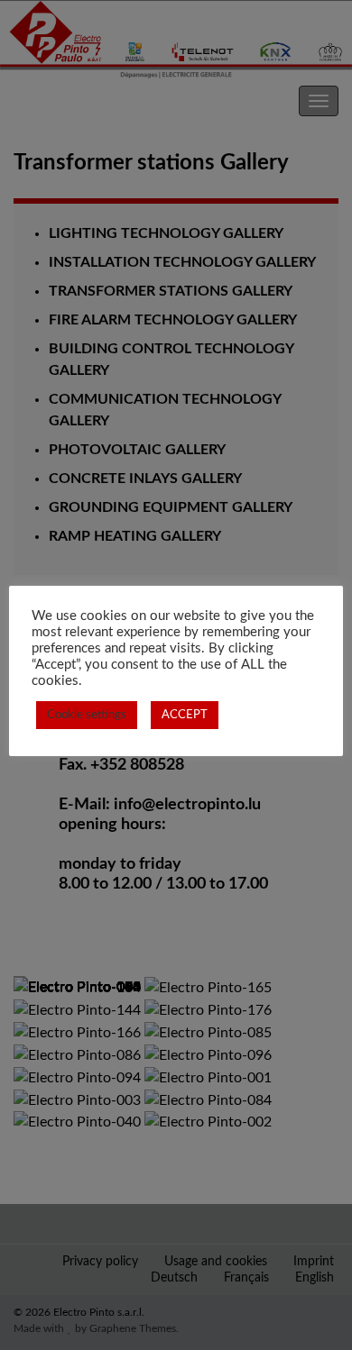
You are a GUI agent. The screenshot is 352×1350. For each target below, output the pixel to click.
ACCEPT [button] (185, 715)
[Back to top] (311, 1309)
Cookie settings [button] (86, 715)
